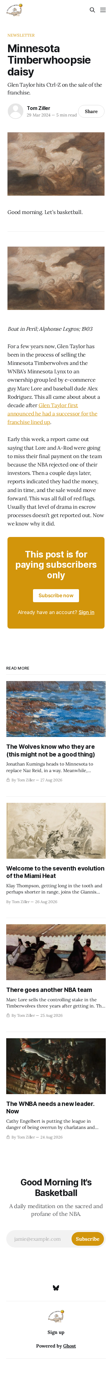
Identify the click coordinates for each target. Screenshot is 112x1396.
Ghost (69, 1346)
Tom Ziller (38, 108)
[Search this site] (92, 10)
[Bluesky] (56, 1288)
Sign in (87, 612)
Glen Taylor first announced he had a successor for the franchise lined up (52, 413)
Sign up (56, 1332)
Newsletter (21, 35)
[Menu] (103, 10)
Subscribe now (56, 595)
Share (91, 111)
